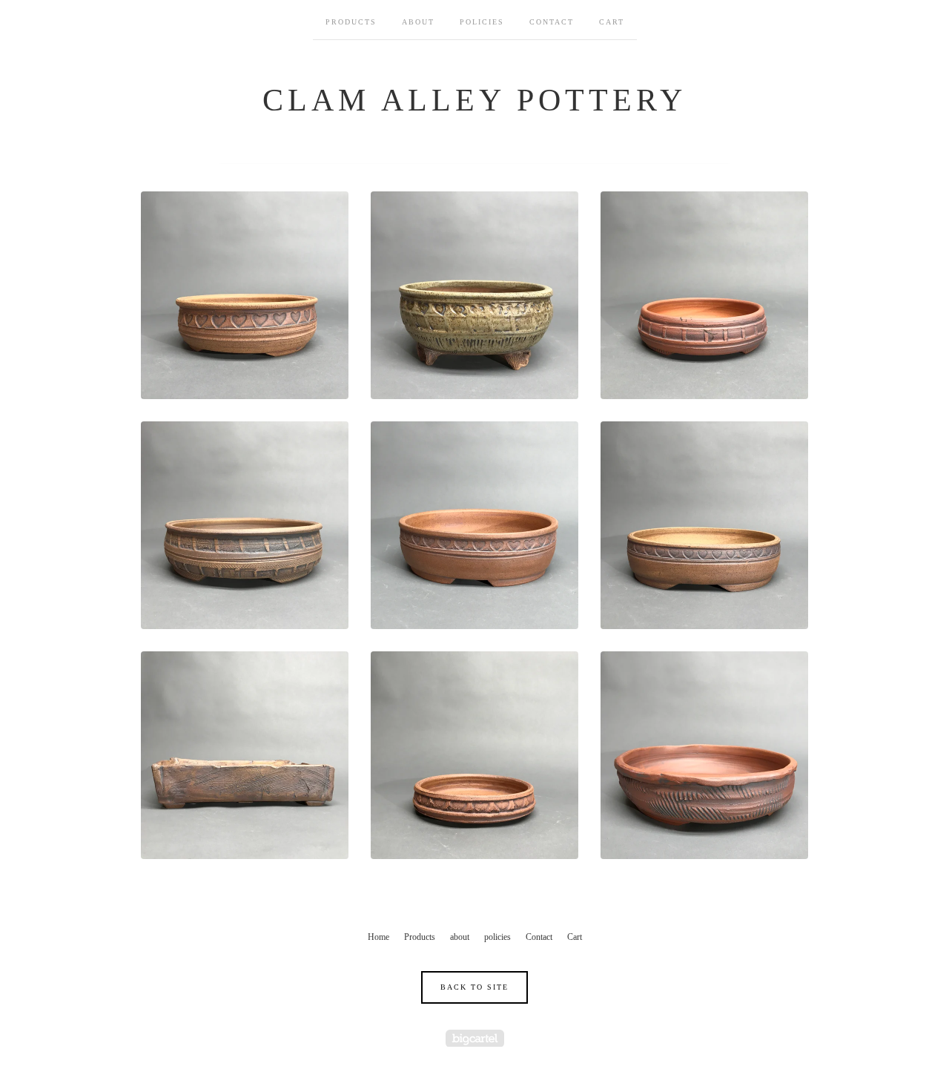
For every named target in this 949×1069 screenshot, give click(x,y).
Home (378, 937)
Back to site (474, 987)
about (418, 22)
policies (482, 22)
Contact (551, 22)
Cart (611, 22)
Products (351, 22)
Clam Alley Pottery (474, 100)
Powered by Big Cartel (475, 1038)
